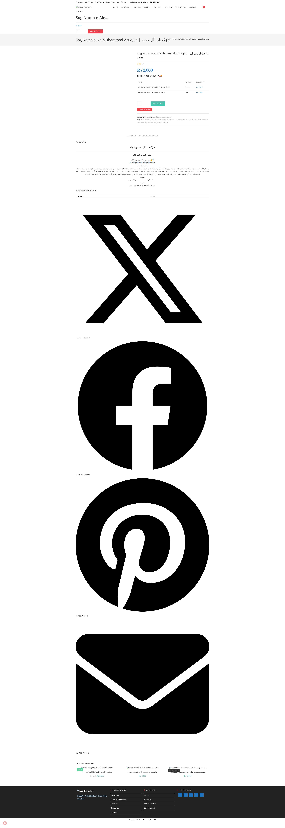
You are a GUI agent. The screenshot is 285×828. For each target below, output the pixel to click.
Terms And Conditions (119, 799)
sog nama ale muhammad (159, 120)
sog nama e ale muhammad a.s (179, 120)
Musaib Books (166, 117)
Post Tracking (100, 2)
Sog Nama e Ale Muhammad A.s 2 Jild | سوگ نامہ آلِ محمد (190, 39)
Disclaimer (115, 812)
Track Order (115, 2)
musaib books (145, 120)
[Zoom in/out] (1, 824)
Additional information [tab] (148, 136)
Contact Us (115, 808)
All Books (148, 117)
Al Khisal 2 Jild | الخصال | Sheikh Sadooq (97, 772)
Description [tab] (131, 136)
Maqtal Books (156, 117)
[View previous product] (203, 53)
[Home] (163, 39)
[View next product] (207, 53)
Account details (150, 804)
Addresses (148, 799)
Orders (108, 2)
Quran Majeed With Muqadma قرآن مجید (142, 772)
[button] (144, 109)
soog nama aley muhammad (146, 122)
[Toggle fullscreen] (3, 824)
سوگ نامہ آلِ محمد (162, 122)
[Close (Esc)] (7, 824)
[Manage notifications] (5, 823)
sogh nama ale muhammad (199, 120)
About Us (114, 804)
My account (79, 2)
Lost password (149, 808)
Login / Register (89, 2)
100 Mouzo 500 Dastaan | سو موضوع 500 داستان (187, 772)
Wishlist (123, 2)
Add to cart (95, 31)
